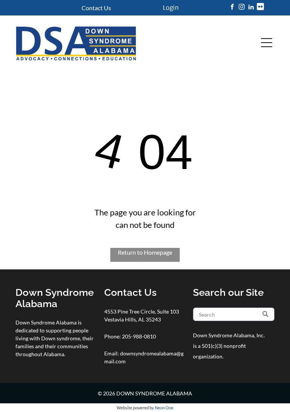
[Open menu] (266, 42)
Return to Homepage (145, 252)
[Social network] (260, 7)
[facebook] (232, 7)
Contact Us (96, 7)
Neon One (164, 407)
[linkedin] (251, 7)
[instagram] (241, 7)
